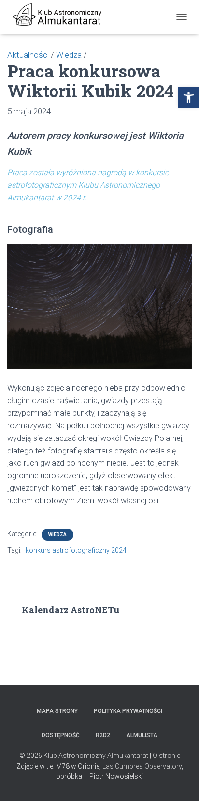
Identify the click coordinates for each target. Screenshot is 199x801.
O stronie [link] (166, 755)
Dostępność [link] (61, 735)
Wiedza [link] (57, 534)
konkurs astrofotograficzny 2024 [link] (76, 550)
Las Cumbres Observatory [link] (142, 766)
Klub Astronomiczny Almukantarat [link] (95, 755)
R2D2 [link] (103, 735)
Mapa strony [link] (57, 711)
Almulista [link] (141, 735)
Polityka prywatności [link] (128, 711)
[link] (188, 97)
